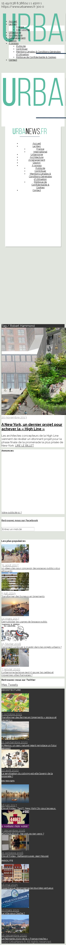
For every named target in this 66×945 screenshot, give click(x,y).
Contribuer (22, 49)
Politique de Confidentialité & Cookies (36, 57)
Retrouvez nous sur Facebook (19, 520)
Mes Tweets (9, 685)
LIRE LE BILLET (24, 445)
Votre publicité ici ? (11, 512)
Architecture (15, 35)
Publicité (21, 46)
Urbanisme (15, 32)
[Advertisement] (33, 228)
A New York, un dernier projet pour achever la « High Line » (31, 426)
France (20, 27)
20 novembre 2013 (14, 417)
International (23, 29)
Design (12, 40)
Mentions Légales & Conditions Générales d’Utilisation (40, 176)
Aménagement (17, 38)
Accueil (13, 21)
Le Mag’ (13, 24)
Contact (13, 60)
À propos (14, 43)
